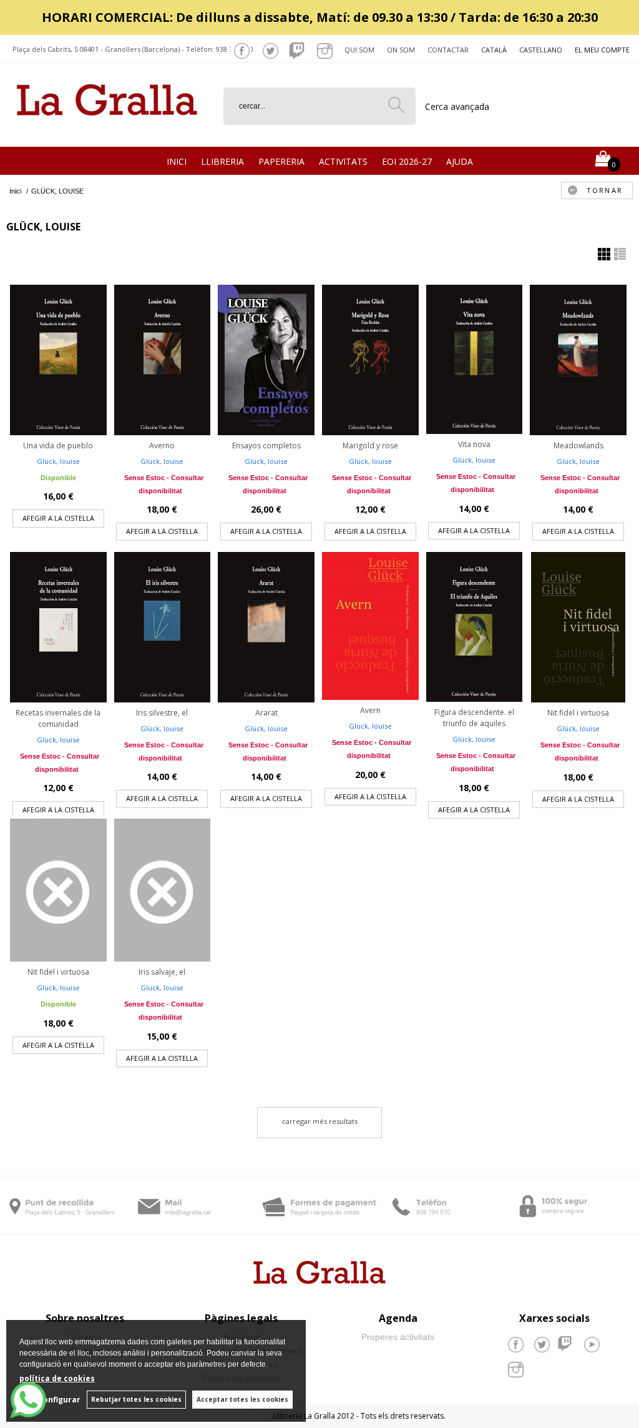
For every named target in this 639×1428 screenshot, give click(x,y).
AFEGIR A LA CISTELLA (58, 518)
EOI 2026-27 (407, 161)
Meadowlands (578, 445)
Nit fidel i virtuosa (578, 712)
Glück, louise (58, 461)
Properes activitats (397, 1337)
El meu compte (602, 49)
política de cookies (57, 1378)
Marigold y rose (370, 445)
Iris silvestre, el (162, 712)
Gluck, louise (161, 987)
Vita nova (474, 444)
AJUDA (459, 161)
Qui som (359, 49)
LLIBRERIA (222, 161)
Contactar (448, 49)
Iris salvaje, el (162, 972)
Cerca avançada (457, 106)
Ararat (266, 712)
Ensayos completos (266, 445)
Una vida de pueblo (58, 445)
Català (494, 49)
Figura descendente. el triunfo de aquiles (474, 718)
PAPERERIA (281, 161)
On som (401, 49)
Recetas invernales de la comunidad (58, 718)
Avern (370, 710)
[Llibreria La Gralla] (107, 131)
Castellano (540, 49)
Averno (162, 445)
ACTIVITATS (343, 161)
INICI (177, 161)
